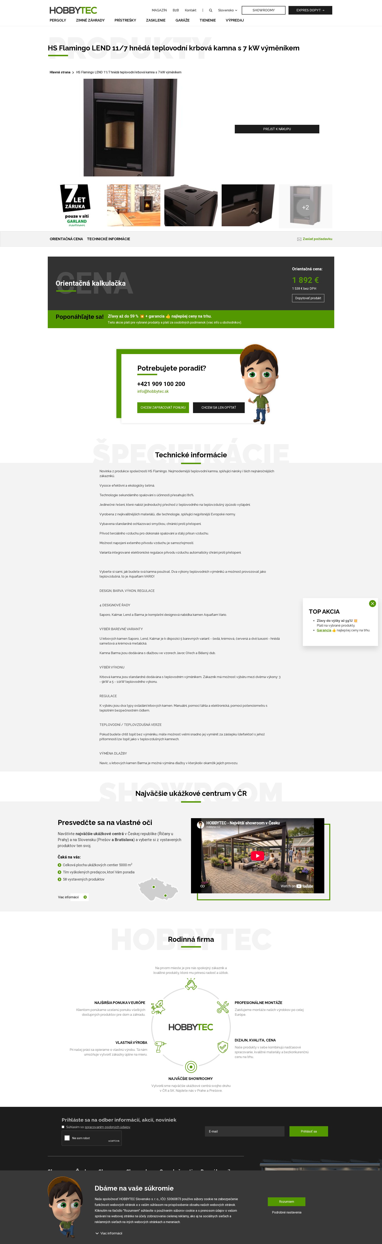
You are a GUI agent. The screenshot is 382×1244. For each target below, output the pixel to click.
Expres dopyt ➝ (310, 10)
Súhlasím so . (98, 1127)
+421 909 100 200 (161, 383)
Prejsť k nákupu (277, 129)
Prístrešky (125, 20)
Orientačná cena (66, 239)
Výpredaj (235, 20)
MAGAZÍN (159, 10)
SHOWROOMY (264, 10)
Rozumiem (286, 1202)
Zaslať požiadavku (317, 239)
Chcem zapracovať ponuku (163, 407)
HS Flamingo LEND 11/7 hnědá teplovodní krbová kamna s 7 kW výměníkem (128, 72)
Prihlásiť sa (309, 1131)
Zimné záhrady (90, 20)
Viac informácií (68, 897)
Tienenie (208, 20)
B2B (176, 10)
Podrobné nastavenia (286, 1212)
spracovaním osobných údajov (107, 1127)
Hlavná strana (60, 72)
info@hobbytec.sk (153, 391)
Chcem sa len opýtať (219, 407)
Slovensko (226, 10)
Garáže (182, 20)
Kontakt (190, 10)
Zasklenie (156, 20)
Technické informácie (108, 239)
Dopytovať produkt (308, 298)
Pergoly (58, 20)
